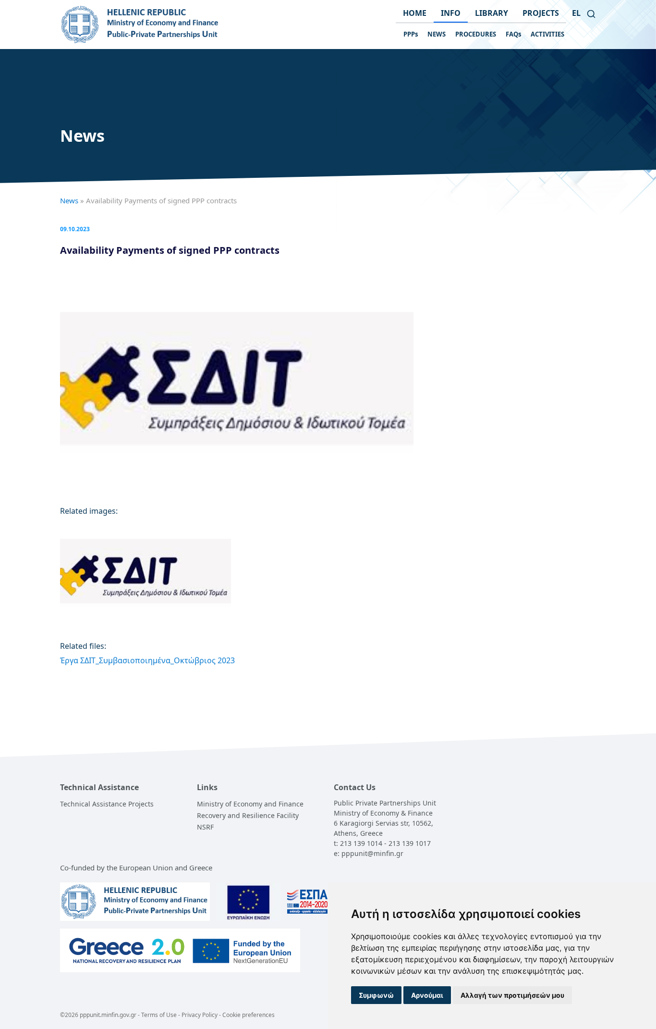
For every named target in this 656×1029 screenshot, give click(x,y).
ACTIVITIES (547, 34)
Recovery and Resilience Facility (248, 815)
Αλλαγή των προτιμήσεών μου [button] (512, 995)
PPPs (410, 34)
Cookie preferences (248, 1015)
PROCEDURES (475, 34)
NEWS (436, 34)
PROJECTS (540, 13)
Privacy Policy (200, 1015)
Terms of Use (159, 1015)
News (69, 200)
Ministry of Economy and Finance (250, 803)
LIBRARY (491, 13)
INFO (451, 13)
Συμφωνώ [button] (376, 995)
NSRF (205, 826)
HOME (414, 13)
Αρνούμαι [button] (427, 995)
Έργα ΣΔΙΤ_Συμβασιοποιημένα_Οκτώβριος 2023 (147, 660)
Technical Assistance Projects (107, 803)
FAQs (513, 34)
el (576, 13)
